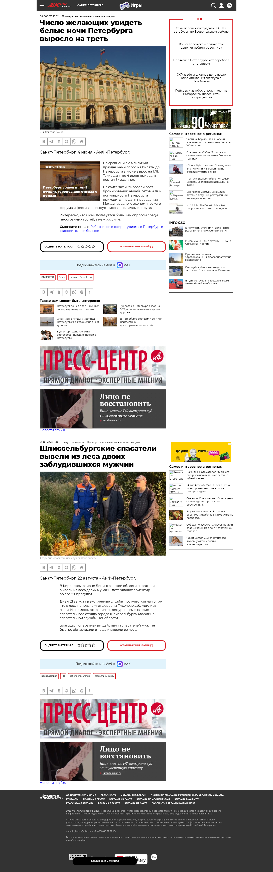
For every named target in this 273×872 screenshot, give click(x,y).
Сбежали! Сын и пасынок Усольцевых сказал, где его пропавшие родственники (209, 501)
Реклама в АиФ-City (186, 799)
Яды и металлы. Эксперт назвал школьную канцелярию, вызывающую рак (206, 541)
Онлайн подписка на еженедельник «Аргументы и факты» (187, 795)
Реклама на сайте (120, 799)
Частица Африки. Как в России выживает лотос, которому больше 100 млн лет (208, 142)
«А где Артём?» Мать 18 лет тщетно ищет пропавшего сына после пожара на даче (208, 488)
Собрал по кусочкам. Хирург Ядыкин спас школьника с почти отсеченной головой (209, 528)
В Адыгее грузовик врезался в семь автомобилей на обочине (207, 282)
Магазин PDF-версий (133, 795)
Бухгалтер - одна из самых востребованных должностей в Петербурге (76, 334)
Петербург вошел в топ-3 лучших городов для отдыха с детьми (78, 307)
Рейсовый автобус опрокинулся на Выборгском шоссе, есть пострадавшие (201, 94)
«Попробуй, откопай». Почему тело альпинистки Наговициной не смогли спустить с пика (208, 168)
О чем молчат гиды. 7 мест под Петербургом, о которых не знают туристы (78, 322)
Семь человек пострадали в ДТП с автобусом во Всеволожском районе (201, 30)
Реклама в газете (94, 799)
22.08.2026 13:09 (49, 442)
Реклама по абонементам (153, 799)
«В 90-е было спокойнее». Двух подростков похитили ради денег (207, 207)
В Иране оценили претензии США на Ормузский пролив (208, 242)
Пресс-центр (108, 795)
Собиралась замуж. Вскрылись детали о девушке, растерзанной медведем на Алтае (207, 195)
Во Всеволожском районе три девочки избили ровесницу (201, 46)
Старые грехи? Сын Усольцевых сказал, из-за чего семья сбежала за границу (208, 155)
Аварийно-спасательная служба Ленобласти (68, 558)
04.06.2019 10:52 (49, 16)
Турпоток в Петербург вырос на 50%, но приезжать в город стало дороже (140, 309)
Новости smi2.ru (53, 430)
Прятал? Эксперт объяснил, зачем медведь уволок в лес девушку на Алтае (207, 182)
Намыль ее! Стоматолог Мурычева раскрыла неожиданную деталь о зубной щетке (207, 475)
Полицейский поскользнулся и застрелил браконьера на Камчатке (207, 269)
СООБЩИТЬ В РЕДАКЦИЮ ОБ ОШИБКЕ (173, 803)
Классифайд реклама (80, 803)
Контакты (72, 799)
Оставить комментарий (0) (136, 246)
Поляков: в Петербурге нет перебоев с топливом (201, 62)
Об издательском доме (81, 795)
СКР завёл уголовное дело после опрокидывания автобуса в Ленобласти (201, 78)
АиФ (60, 132)
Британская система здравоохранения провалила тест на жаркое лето (208, 257)
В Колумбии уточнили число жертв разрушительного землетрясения (207, 229)
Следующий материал (105, 861)
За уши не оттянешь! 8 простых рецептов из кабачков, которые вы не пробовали (209, 514)
